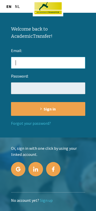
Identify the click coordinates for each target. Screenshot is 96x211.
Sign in (50, 108)
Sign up (46, 200)
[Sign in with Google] (18, 169)
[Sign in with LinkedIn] (35, 169)
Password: (19, 76)
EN (9, 6)
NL (17, 6)
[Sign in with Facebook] (53, 169)
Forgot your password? (31, 123)
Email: (16, 50)
